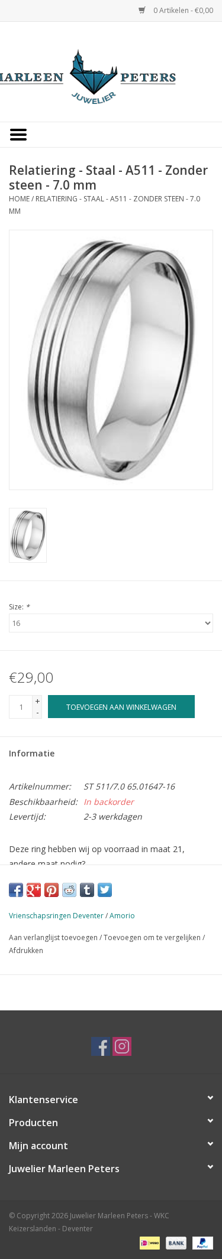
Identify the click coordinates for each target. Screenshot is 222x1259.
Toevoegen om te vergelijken (153, 937)
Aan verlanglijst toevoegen (53, 937)
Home (19, 199)
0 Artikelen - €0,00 (182, 10)
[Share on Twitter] (105, 890)
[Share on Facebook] (16, 890)
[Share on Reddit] (69, 890)
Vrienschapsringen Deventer (56, 916)
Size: (19, 607)
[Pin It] (51, 890)
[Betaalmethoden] (149, 1243)
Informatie (31, 753)
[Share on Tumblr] (87, 890)
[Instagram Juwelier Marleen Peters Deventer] (121, 1046)
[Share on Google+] (34, 890)
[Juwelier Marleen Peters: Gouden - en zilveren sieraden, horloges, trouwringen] (111, 70)
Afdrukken (26, 950)
